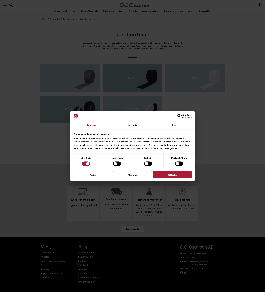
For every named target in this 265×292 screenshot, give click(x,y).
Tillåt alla (172, 175)
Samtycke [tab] (91, 125)
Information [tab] (132, 125)
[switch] (117, 163)
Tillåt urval (133, 175)
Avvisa (93, 175)
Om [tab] (174, 125)
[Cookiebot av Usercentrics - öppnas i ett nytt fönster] (179, 116)
